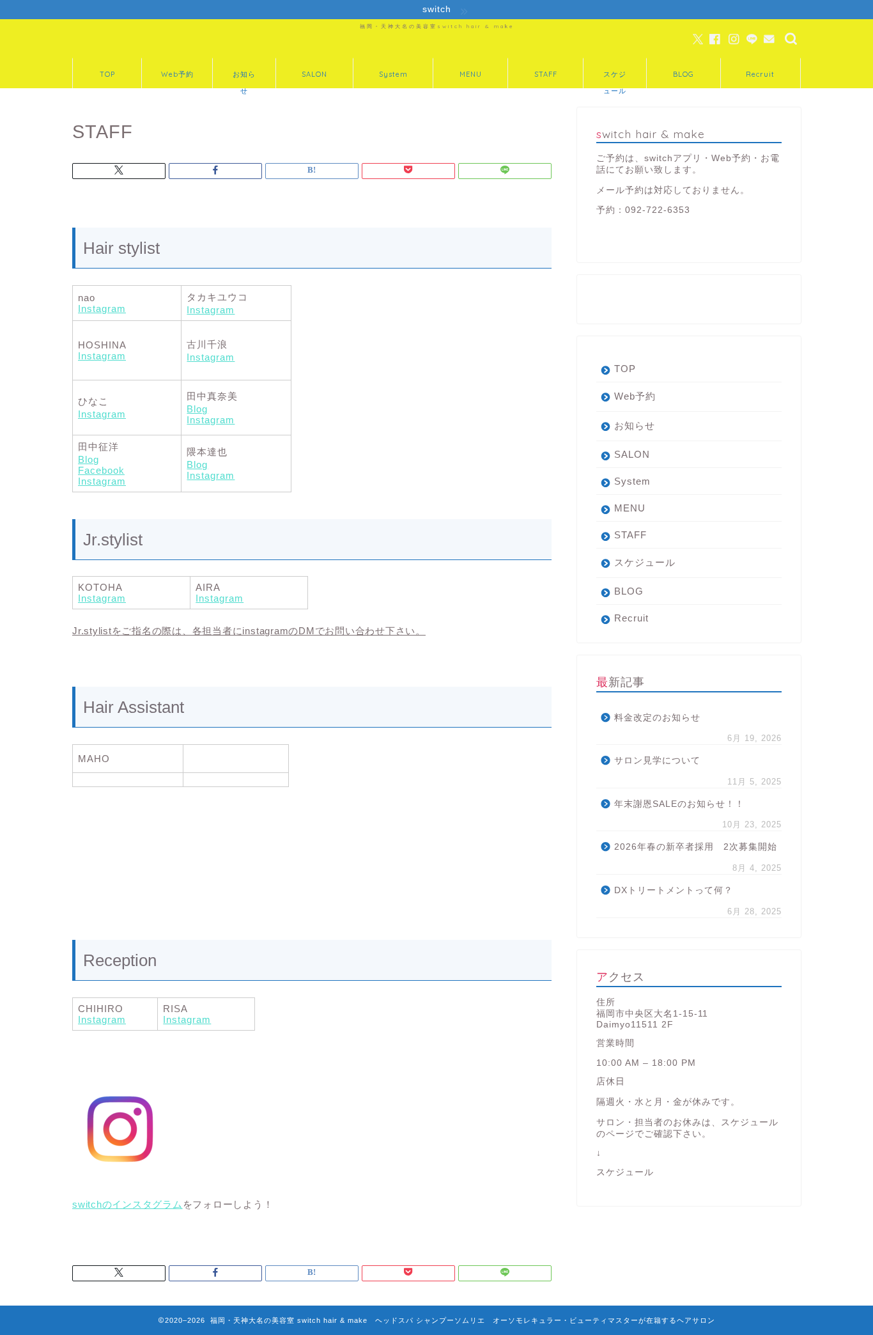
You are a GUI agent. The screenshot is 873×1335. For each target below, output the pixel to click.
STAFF (545, 74)
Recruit (760, 74)
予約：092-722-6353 (643, 210)
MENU (471, 74)
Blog (197, 408)
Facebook (101, 470)
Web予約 (177, 74)
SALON (314, 74)
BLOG (683, 74)
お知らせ (244, 79)
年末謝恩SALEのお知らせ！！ (679, 804)
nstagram (103, 308)
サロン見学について (657, 760)
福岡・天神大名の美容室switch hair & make (437, 26)
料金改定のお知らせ (657, 717)
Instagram (211, 309)
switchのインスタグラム (127, 1204)
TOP (107, 74)
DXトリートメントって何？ (673, 890)
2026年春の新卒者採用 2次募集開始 (695, 847)
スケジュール (614, 79)
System (393, 74)
